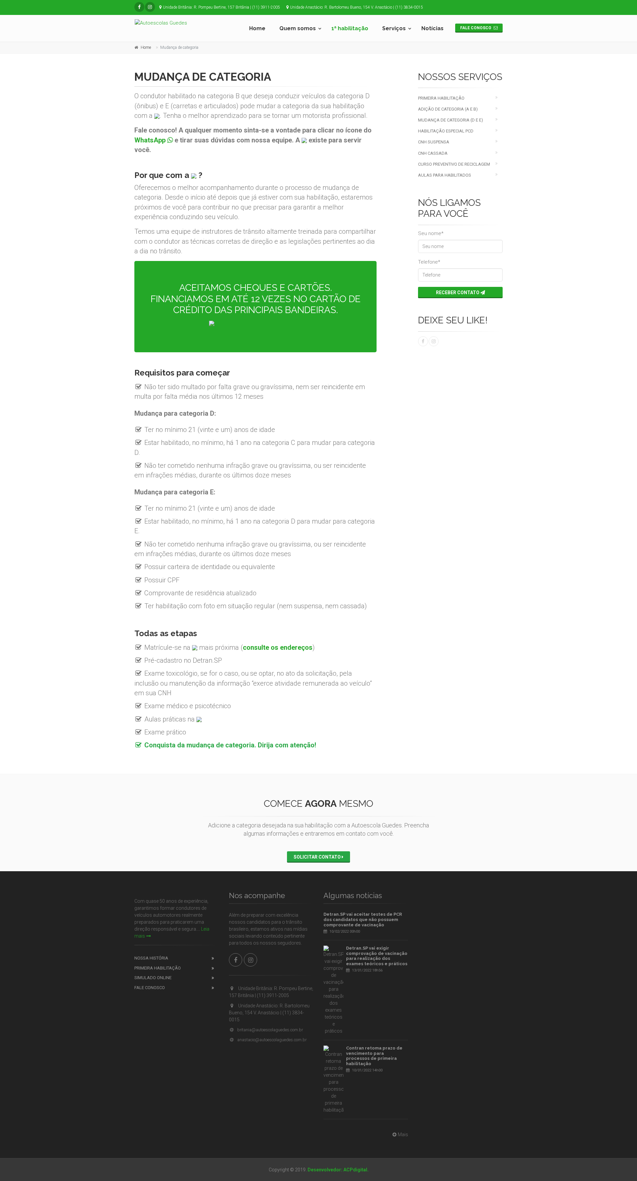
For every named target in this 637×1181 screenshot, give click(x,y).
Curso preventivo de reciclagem (454, 164)
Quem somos (297, 28)
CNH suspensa (433, 141)
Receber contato (458, 292)
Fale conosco (476, 28)
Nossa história (151, 958)
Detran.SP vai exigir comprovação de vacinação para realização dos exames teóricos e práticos (376, 956)
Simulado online (153, 977)
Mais (403, 1134)
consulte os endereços (278, 647)
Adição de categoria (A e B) (448, 109)
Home (257, 28)
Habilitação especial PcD (445, 130)
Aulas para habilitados (444, 175)
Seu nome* (431, 233)
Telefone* (429, 262)
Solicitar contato (318, 857)
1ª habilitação (349, 28)
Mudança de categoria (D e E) (450, 120)
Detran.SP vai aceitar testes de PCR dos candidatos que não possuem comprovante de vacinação (362, 919)
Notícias (432, 28)
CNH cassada (433, 153)
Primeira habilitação (157, 968)
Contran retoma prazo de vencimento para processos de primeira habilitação (374, 1056)
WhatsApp (150, 140)
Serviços (394, 28)
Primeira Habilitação (441, 98)
